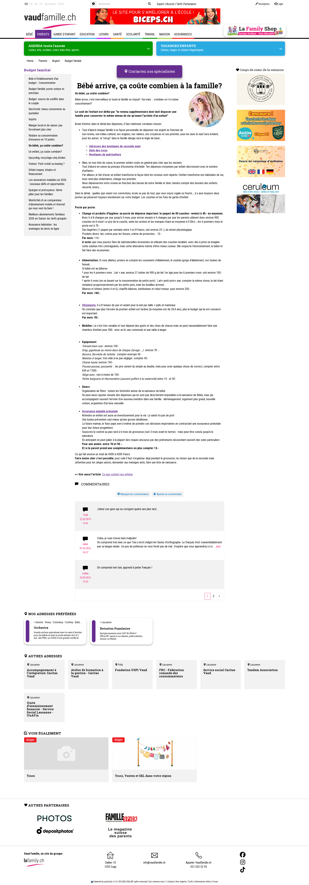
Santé (117, 34)
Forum (215, 881)
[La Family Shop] (254, 30)
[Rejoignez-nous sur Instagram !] (242, 862)
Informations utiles (203, 881)
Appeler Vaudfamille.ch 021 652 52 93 (198, 864)
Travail (150, 34)
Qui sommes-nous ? (157, 881)
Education (87, 34)
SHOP (61, 4)
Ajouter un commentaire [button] (169, 494)
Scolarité (133, 34)
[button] (133, 494)
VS (41, 4)
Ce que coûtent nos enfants (117, 474)
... (215, 546)
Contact (171, 881)
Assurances (183, 34)
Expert (160, 4)
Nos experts (181, 881)
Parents (43, 34)
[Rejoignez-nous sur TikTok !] (242, 869)
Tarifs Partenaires (186, 4)
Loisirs (104, 34)
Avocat (170, 4)
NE (36, 4)
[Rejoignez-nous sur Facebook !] (243, 854)
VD (26, 4)
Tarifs (190, 881)
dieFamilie (50, 4)
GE (31, 4)
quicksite (108, 881)
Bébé (29, 34)
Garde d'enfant (64, 34)
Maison (164, 34)
